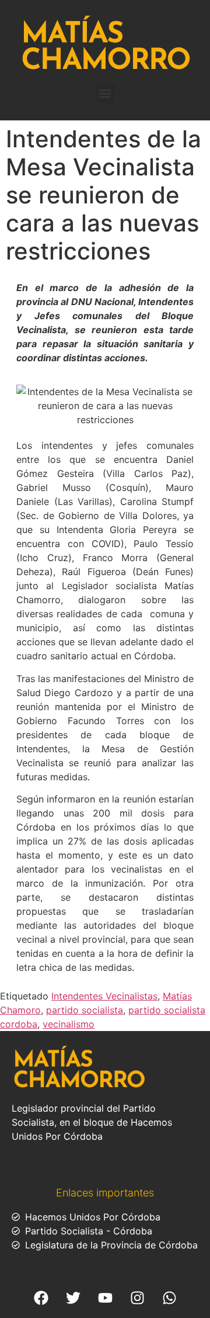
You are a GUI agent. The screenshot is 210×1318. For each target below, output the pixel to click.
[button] (105, 93)
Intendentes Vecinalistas (104, 996)
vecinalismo (68, 1024)
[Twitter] (73, 1297)
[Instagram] (137, 1297)
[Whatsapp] (169, 1297)
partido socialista (84, 1010)
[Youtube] (105, 1297)
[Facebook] (40, 1297)
